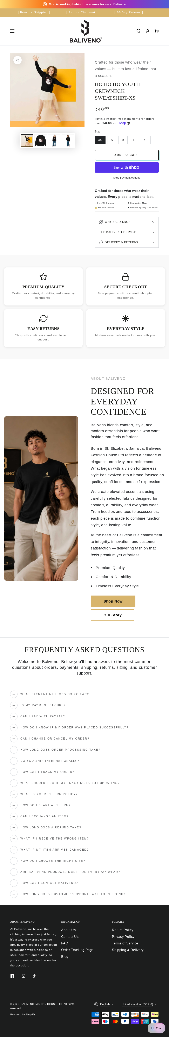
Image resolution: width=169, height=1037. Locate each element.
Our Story (112, 615)
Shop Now (113, 601)
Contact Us (70, 936)
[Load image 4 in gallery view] (68, 140)
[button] (138, 31)
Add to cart (126, 155)
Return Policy (122, 930)
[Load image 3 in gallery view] (54, 140)
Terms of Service (125, 943)
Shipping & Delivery (127, 950)
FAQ (64, 943)
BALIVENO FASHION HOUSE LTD (41, 1004)
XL (145, 140)
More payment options (126, 177)
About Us (68, 930)
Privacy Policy (123, 936)
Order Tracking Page (77, 950)
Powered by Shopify (22, 1014)
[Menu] (12, 31)
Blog (64, 956)
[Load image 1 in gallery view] (27, 140)
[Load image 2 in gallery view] (40, 140)
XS (100, 140)
